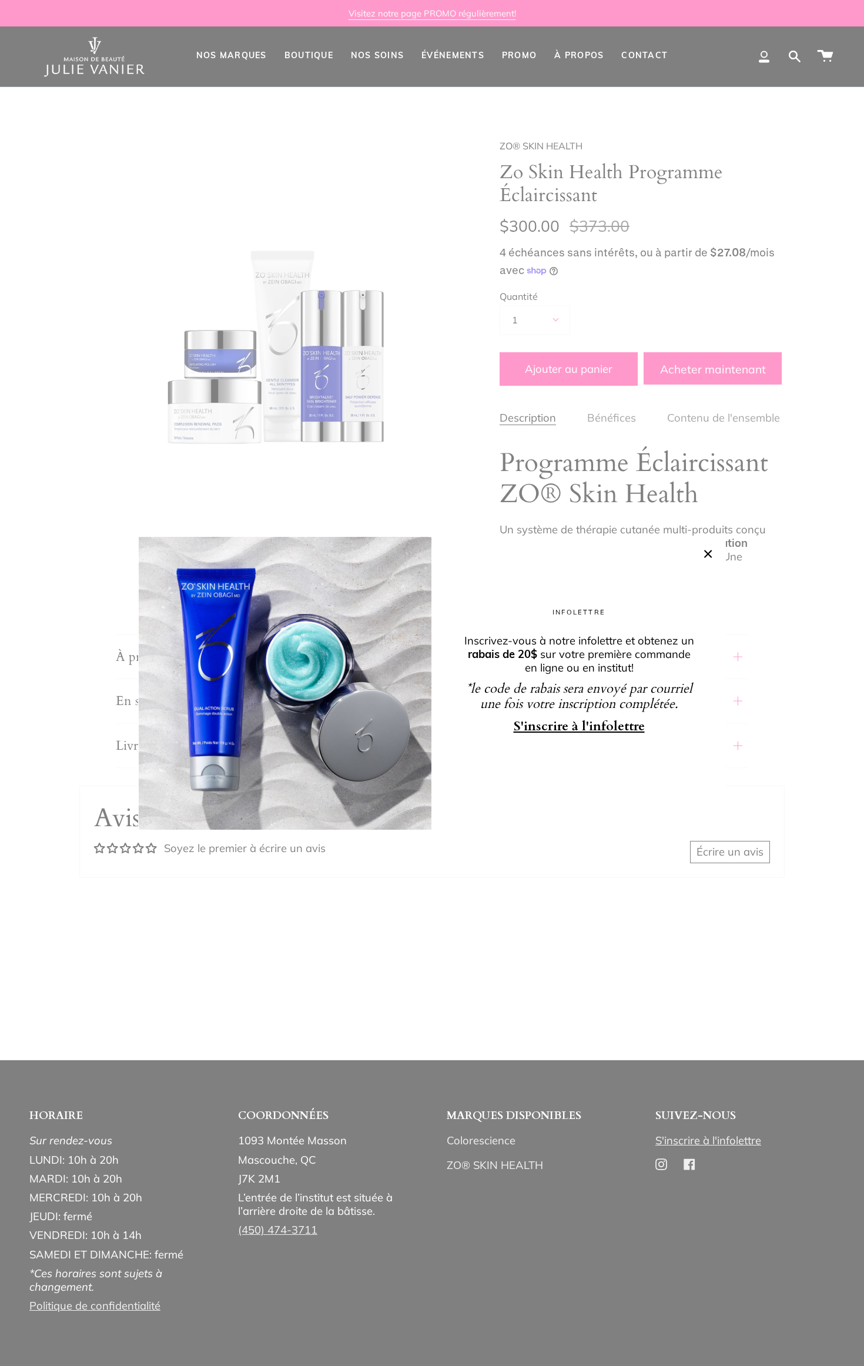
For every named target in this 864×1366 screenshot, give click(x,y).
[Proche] (708, 554)
